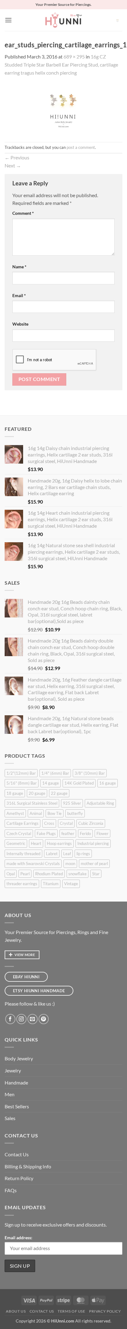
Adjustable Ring (100, 803)
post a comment (81, 147)
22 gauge (59, 793)
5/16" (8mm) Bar (21, 783)
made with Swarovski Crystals (33, 863)
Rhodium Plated (49, 873)
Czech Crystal (18, 833)
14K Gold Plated (79, 783)
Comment (23, 213)
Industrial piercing (93, 843)
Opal (10, 873)
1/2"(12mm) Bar (21, 773)
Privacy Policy (105, 1311)
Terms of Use (71, 1311)
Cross (49, 823)
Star (96, 873)
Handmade (16, 1082)
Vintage (71, 883)
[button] (8, 20)
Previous (17, 157)
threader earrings (21, 883)
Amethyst (15, 813)
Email (19, 295)
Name (19, 266)
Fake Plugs (46, 833)
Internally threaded (23, 853)
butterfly (75, 813)
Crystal (66, 823)
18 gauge (14, 793)
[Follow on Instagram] (21, 1019)
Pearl (25, 873)
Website (20, 324)
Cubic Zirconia (90, 823)
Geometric (15, 843)
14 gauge (50, 783)
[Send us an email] (32, 1019)
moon (70, 863)
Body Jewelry (19, 1058)
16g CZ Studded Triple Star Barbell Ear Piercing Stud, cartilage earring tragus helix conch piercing (61, 64)
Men (9, 1094)
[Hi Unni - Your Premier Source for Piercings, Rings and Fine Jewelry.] (63, 20)
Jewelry (13, 1070)
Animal (36, 813)
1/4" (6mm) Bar (55, 773)
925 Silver (72, 803)
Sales (10, 1118)
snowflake (77, 873)
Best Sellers (17, 1106)
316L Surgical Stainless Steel (31, 803)
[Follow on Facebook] (10, 1019)
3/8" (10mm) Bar (90, 773)
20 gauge (37, 793)
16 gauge (107, 783)
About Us (16, 1311)
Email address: (18, 1237)
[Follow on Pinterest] (44, 1019)
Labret (52, 853)
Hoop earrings (59, 843)
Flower (102, 833)
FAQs (11, 1190)
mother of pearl (94, 863)
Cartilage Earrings (22, 823)
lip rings (83, 853)
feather (67, 833)
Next (13, 165)
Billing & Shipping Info (28, 1166)
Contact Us (17, 1154)
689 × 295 (74, 56)
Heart (36, 843)
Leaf (67, 853)
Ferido (85, 833)
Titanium (51, 883)
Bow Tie (54, 813)
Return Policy (19, 1178)
